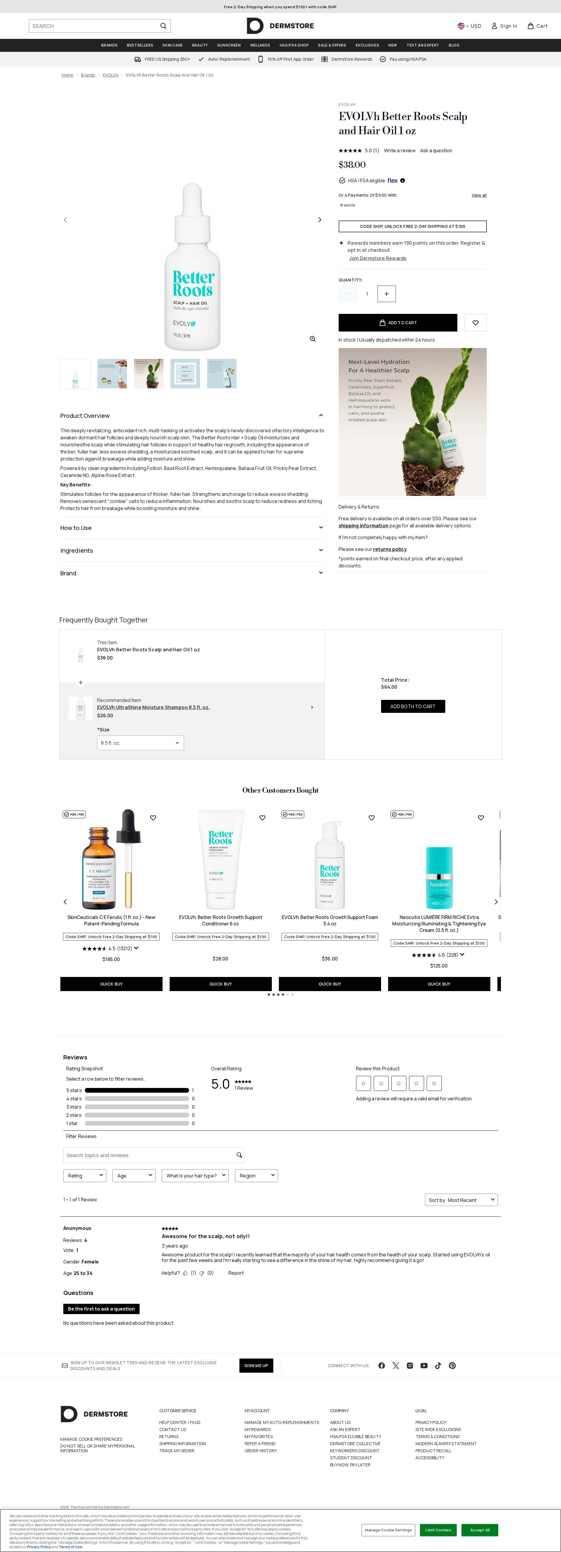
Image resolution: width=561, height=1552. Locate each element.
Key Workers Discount (355, 1450)
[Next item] (496, 902)
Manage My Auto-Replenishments (282, 1422)
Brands (88, 75)
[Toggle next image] (320, 219)
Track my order (177, 1450)
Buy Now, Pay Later (350, 1464)
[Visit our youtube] (424, 1366)
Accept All (480, 1530)
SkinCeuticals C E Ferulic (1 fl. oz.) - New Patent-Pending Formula (111, 920)
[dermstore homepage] (280, 26)
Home (68, 75)
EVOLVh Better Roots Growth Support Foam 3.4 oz (330, 920)
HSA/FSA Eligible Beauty (355, 1436)
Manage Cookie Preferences (91, 1439)
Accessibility (430, 1457)
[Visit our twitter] (396, 1366)
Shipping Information (182, 1443)
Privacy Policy (431, 1422)
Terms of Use (70, 1546)
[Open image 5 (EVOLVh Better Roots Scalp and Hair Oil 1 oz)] (221, 373)
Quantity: (351, 280)
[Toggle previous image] (65, 219)
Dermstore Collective (355, 1443)
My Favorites (259, 1436)
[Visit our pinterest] (452, 1366)
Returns (168, 1436)
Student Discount (351, 1457)
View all (479, 195)
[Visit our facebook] (382, 1366)
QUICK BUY (111, 984)
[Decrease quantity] (348, 294)
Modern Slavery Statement (446, 1443)
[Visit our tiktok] (438, 1366)
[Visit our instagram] (410, 1366)
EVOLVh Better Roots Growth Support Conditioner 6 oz (220, 920)
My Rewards (258, 1429)
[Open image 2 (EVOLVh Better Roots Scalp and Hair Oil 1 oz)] (112, 373)
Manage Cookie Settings (388, 1530)
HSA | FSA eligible (366, 180)
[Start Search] (163, 25)
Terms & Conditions (438, 1436)
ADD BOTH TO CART (413, 706)
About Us (340, 1422)
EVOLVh (110, 75)
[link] (504, 26)
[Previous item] (65, 902)
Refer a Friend (260, 1443)
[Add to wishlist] (475, 323)
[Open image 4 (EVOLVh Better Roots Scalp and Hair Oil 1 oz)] (185, 373)
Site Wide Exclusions (438, 1429)
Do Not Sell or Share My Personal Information (97, 1448)
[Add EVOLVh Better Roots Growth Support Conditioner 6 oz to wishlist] (262, 818)
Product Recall (434, 1450)
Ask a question (436, 150)
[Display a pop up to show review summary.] (136, 949)
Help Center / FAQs (180, 1422)
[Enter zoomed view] (313, 339)
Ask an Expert (345, 1429)
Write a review (400, 150)
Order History (261, 1450)
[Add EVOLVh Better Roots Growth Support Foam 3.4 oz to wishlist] (372, 818)
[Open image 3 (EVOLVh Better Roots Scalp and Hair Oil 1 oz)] (148, 373)
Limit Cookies (438, 1530)
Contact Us (172, 1429)
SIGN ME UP (256, 1365)
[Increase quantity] (387, 294)
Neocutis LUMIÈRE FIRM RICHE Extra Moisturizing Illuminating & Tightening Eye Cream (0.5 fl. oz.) (439, 923)
